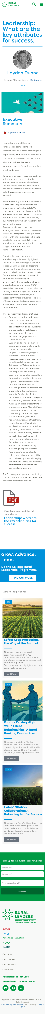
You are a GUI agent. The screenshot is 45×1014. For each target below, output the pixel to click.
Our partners (9, 964)
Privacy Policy (6, 1004)
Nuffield (6, 929)
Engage (6, 942)
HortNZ (6, 947)
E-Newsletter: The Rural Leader (18, 981)
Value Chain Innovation (13, 937)
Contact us (8, 969)
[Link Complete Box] (22, 638)
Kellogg (6, 933)
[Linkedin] (5, 988)
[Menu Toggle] (41, 4)
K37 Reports (35, 80)
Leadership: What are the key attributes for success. (20, 521)
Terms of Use (18, 1004)
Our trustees (8, 959)
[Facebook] (13, 988)
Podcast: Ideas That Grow (15, 976)
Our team (7, 954)
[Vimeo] (21, 988)
